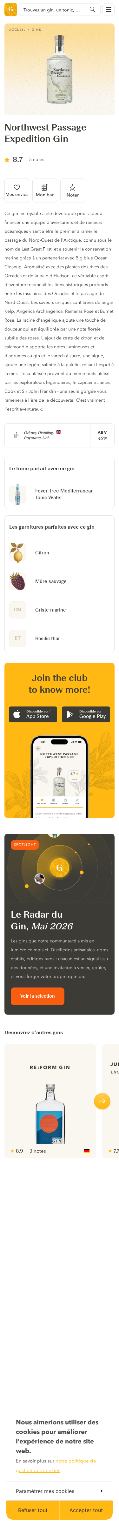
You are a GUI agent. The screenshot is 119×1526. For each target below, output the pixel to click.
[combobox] (60, 9)
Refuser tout (33, 1510)
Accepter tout (86, 1510)
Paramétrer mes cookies (45, 1491)
